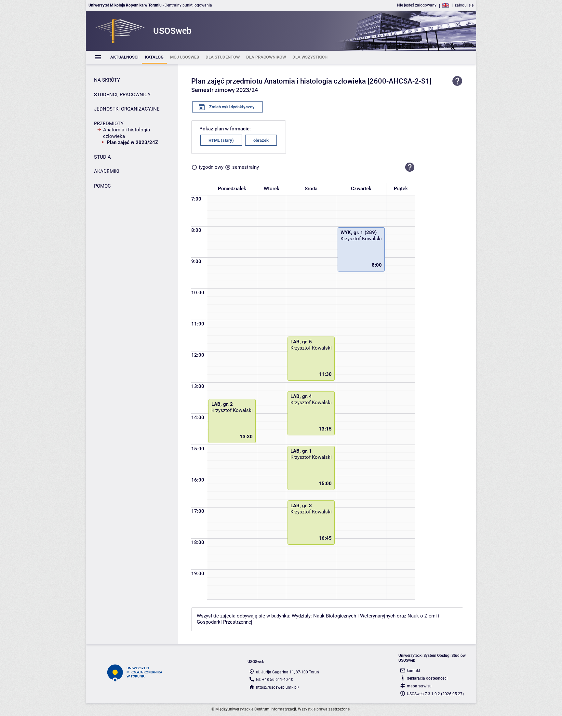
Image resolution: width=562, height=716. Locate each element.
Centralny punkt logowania (188, 5)
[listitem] (124, 57)
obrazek (261, 140)
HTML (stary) (221, 140)
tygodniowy (211, 167)
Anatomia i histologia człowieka (126, 133)
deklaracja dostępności (427, 678)
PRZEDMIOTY (109, 123)
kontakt (413, 671)
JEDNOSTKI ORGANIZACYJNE (127, 109)
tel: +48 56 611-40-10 (274, 679)
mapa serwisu (419, 686)
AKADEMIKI (106, 171)
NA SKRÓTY (107, 80)
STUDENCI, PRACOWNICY (122, 95)
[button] (409, 167)
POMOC (102, 186)
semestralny (245, 167)
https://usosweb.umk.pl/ (277, 687)
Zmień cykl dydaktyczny (231, 106)
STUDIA (102, 157)
